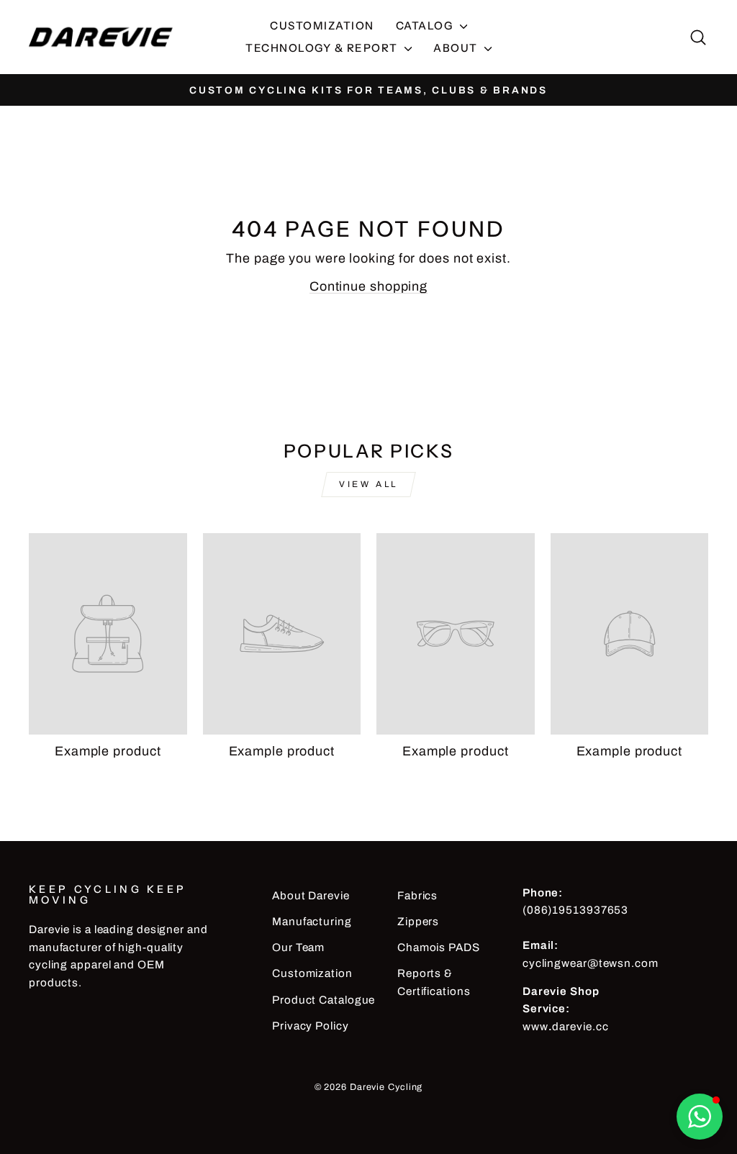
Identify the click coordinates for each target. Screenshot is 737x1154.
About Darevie (311, 895)
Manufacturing (312, 921)
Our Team (298, 947)
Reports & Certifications (434, 982)
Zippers (418, 921)
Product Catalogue (323, 1000)
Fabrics (417, 895)
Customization (322, 25)
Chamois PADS (438, 947)
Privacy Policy (310, 1026)
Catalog (426, 25)
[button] (700, 1117)
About (457, 48)
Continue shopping (368, 286)
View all (368, 484)
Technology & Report (323, 48)
